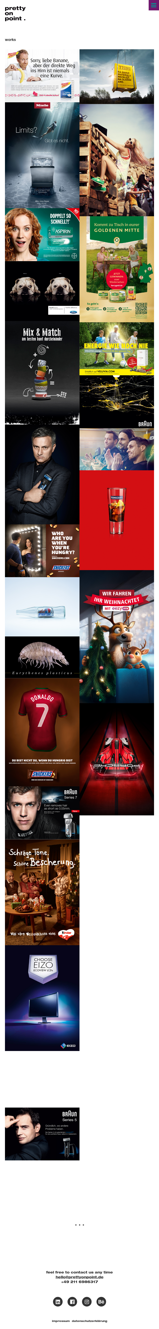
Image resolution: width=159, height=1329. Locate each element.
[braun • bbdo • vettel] (42, 812)
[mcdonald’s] (42, 1079)
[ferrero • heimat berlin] (42, 892)
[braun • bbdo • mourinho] (42, 474)
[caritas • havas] (117, 841)
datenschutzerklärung (89, 1321)
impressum (61, 1321)
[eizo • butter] (42, 998)
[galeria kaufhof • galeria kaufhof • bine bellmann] (42, 373)
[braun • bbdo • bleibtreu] (42, 1134)
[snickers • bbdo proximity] (42, 550)
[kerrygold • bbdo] (117, 269)
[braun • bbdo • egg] (117, 401)
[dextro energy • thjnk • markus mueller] (42, 75)
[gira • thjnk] (117, 897)
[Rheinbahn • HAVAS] (117, 636)
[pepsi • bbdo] (42, 606)
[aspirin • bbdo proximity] (42, 234)
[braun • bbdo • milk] (117, 975)
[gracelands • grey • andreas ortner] (117, 160)
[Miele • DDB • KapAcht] (42, 155)
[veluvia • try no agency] (117, 348)
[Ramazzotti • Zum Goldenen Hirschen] (117, 520)
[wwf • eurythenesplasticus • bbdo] (42, 657)
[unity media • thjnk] (117, 449)
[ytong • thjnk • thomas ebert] (117, 76)
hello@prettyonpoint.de (80, 1277)
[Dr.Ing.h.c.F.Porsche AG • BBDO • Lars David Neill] (117, 759)
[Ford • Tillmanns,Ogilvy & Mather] (42, 291)
